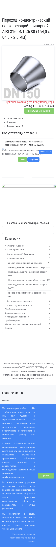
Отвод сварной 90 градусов (20, 254)
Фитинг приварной (14, 249)
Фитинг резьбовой (14, 246)
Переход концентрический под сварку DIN (29, 267)
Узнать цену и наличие (39, 111)
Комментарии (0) (14, 126)
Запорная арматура (15, 313)
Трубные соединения (15, 309)
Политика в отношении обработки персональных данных (22, 538)
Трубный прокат (13, 320)
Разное (8, 328)
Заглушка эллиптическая (19, 301)
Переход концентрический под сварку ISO (29, 280)
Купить (22, 159)
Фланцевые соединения (17, 316)
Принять (46, 475)
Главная (6, 400)
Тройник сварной (15, 258)
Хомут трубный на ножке (19, 305)
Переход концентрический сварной (24, 263)
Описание (11, 122)
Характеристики (14, 118)
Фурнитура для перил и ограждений (23, 324)
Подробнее (33, 159)
